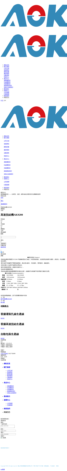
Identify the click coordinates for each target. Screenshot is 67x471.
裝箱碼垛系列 (8, 85)
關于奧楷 (6, 66)
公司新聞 (6, 92)
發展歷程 (6, 70)
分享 (3, 252)
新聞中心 (6, 90)
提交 (2, 436)
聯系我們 (6, 95)
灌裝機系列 (7, 80)
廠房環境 (6, 73)
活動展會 (6, 75)
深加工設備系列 (8, 87)
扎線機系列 (7, 82)
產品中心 (6, 78)
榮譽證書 (6, 71)
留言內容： (4, 424)
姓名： (3, 429)
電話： (3, 432)
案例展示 (6, 89)
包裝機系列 (7, 83)
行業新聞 (6, 94)
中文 (2, 100)
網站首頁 (6, 65)
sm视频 (3, 469)
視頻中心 (6, 77)
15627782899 (4, 353)
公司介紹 (6, 68)
